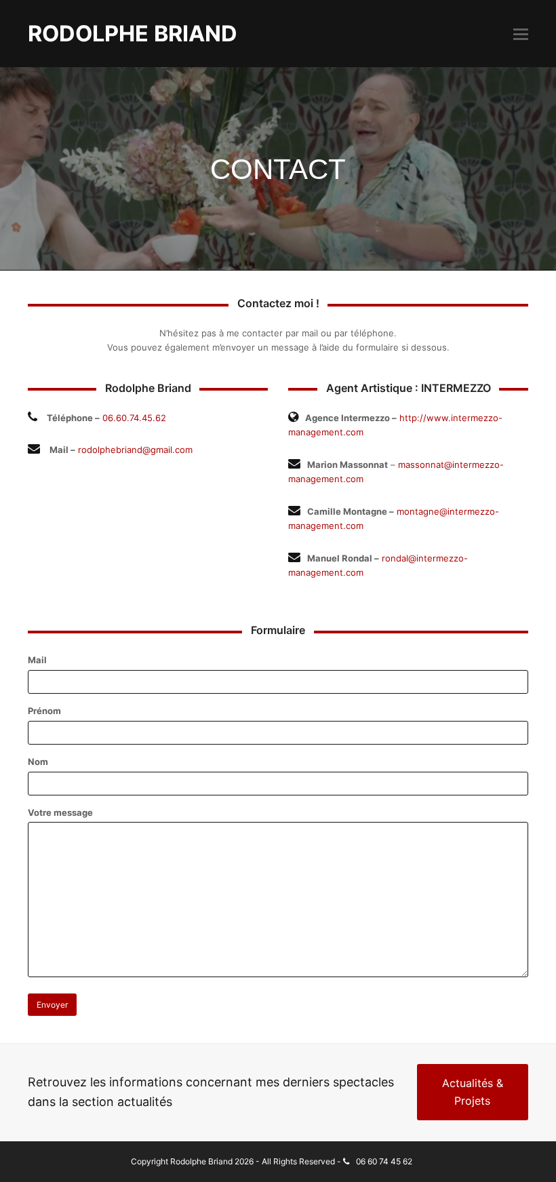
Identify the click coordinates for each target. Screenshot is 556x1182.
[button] (520, 34)
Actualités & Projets (472, 1091)
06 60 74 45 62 (384, 1161)
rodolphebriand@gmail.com (135, 449)
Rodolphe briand (132, 33)
